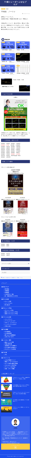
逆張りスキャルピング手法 (11, 313)
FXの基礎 (5, 329)
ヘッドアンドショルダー (11, 324)
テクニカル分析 (7, 317)
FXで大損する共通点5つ (11, 347)
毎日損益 (7, 289)
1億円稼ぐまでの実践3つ (11, 345)
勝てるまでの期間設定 (10, 335)
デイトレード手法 (9, 310)
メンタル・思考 (7, 340)
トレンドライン (8, 319)
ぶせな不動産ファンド (10, 360)
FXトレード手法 (7, 308)
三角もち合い (8, 326)
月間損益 (7, 290)
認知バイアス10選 (9, 342)
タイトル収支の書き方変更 (11, 363)
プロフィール (6, 357)
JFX (6, 354)
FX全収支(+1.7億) (9, 294)
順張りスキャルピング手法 (11, 312)
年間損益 (7, 292)
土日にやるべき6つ (9, 336)
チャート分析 (8, 301)
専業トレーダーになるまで (11, 361)
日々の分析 (6, 299)
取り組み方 (7, 304)
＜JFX (15, 97)
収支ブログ (8, 277)
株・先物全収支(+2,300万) (11, 296)
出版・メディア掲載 (9, 368)
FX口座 (5, 352)
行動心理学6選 (8, 344)
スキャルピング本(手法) (10, 365)
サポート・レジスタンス (11, 322)
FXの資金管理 (8, 333)
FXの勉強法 (8, 331)
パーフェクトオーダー (10, 320)
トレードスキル (8, 303)
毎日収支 (13, 277)
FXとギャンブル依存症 (10, 349)
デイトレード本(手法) (10, 367)
